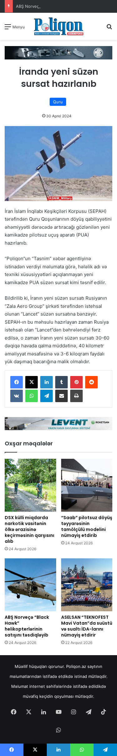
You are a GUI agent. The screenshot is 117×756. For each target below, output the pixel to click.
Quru (58, 101)
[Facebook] (16, 382)
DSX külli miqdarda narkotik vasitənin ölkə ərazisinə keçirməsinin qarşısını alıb (29, 529)
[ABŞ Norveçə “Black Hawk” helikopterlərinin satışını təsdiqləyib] (30, 584)
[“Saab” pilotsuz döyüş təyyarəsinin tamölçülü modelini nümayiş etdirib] (87, 485)
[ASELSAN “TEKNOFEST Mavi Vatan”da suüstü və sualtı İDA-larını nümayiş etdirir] (87, 584)
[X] (31, 382)
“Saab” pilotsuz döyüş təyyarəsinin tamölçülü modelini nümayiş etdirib (86, 526)
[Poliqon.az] (59, 26)
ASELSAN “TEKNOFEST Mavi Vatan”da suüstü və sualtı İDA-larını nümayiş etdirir (86, 626)
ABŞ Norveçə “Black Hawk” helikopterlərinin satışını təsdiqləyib (27, 626)
